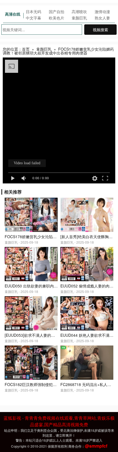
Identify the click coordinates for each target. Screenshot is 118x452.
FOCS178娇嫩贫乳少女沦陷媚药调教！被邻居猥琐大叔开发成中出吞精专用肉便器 (58, 51)
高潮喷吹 (79, 11)
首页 (26, 49)
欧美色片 (56, 18)
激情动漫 (102, 11)
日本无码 (33, 11)
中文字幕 (33, 18)
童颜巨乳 (79, 18)
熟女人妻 (102, 18)
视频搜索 (100, 29)
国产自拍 (56, 11)
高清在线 (12, 14)
